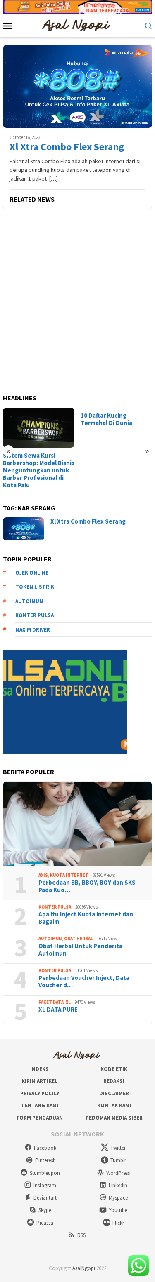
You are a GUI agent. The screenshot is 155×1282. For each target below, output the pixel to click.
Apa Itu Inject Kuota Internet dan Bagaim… (85, 918)
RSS (81, 1235)
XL (68, 1002)
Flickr (118, 1222)
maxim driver (32, 629)
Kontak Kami (114, 1105)
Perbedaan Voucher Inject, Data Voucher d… (83, 981)
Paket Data (51, 1002)
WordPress (118, 1172)
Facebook (45, 1147)
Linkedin (118, 1185)
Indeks (39, 1069)
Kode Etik (113, 1069)
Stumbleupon (45, 1172)
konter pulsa (34, 615)
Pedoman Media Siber (114, 1117)
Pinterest (45, 1160)
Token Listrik (34, 586)
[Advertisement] (77, 302)
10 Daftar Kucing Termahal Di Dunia (106, 419)
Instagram (44, 1185)
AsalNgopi (83, 1268)
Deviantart (45, 1197)
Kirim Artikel (39, 1081)
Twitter (118, 1147)
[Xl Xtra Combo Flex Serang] (77, 86)
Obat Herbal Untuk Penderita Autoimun (80, 949)
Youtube (118, 1210)
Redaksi (113, 1081)
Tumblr (118, 1160)
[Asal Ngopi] (77, 24)
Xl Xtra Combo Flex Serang (67, 147)
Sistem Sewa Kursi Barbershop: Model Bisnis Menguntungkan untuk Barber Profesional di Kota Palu (38, 470)
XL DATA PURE (58, 1009)
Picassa (44, 1222)
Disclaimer (114, 1093)
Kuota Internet (69, 875)
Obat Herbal (78, 939)
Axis (43, 875)
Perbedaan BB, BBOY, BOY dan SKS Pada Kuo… (87, 886)
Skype (44, 1210)
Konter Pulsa (54, 907)
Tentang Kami (39, 1105)
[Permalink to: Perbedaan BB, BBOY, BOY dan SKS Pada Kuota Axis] (77, 824)
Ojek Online (31, 572)
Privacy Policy (39, 1093)
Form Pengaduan (40, 1117)
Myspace (118, 1197)
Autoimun (29, 601)
